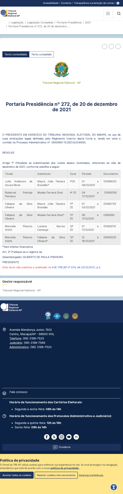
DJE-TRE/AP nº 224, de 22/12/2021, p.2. (76, 267)
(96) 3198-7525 (33, 338)
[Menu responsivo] (107, 13)
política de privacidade (64, 468)
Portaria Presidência (69, 22)
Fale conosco (18, 392)
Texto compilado (41, 54)
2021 (88, 22)
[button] (118, 13)
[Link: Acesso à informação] (118, 3)
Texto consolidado (15, 54)
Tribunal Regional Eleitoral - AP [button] (22, 290)
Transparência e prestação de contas (94, 3)
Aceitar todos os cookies (17, 475)
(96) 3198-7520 (41, 347)
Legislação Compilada (40, 22)
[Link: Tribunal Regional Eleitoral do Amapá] (11, 306)
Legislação (17, 22)
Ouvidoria (66, 3)
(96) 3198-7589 (34, 342)
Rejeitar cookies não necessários (56, 475)
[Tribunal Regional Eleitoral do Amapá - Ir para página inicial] (10, 13)
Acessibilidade (50, 3)
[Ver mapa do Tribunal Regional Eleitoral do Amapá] (5, 329)
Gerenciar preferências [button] (91, 475)
